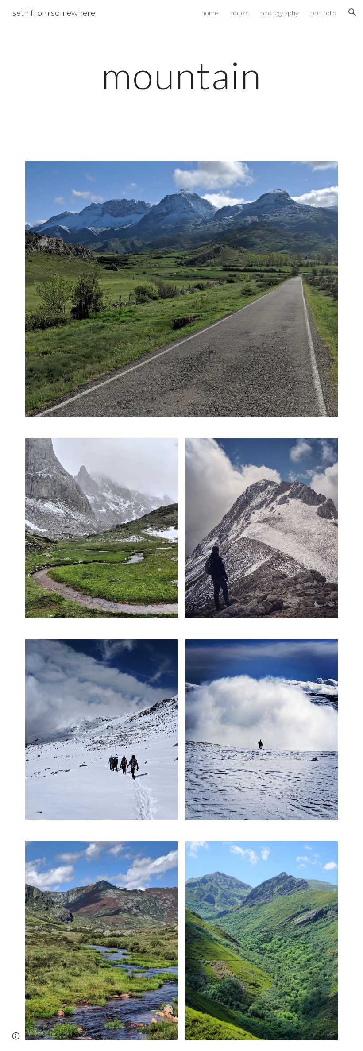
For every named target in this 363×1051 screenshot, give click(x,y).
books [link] (239, 12)
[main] (182, 75)
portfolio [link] (323, 12)
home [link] (210, 12)
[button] (352, 12)
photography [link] (279, 12)
